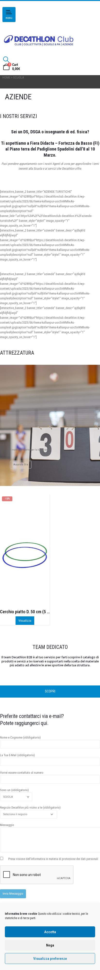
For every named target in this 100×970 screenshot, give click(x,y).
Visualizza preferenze (50, 958)
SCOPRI (50, 691)
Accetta (50, 932)
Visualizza (24, 620)
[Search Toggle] (6, 59)
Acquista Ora (20, 464)
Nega (50, 945)
